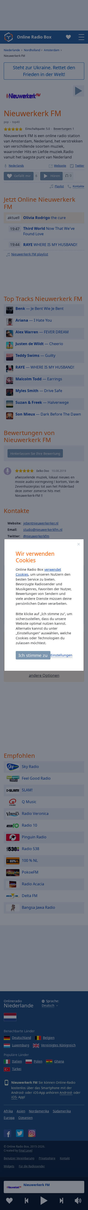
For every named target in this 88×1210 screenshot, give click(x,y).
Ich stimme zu (33, 655)
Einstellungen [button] (61, 655)
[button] (78, 544)
